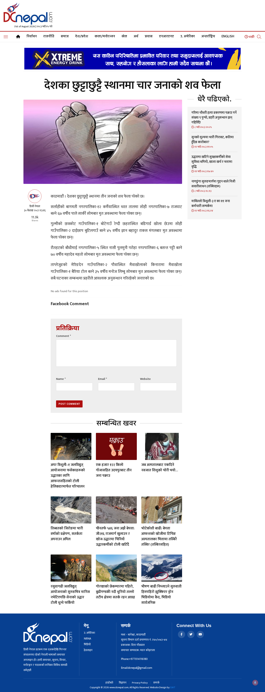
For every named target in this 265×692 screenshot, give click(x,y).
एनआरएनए (166, 36)
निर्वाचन (31, 36)
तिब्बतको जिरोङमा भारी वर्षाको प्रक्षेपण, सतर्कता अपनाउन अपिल (67, 533)
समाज (65, 36)
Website (145, 379)
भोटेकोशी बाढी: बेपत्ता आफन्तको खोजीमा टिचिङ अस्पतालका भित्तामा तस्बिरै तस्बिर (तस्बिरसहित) (159, 536)
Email (102, 379)
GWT (172, 687)
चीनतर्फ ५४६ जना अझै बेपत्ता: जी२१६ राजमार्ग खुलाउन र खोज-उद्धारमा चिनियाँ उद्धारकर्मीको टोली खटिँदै (115, 536)
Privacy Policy (140, 682)
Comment (63, 336)
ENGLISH (228, 36)
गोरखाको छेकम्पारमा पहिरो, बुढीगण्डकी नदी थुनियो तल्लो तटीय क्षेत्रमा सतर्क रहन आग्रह (115, 591)
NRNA (87, 639)
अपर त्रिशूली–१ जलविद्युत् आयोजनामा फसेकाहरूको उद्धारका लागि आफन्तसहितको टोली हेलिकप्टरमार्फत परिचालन (68, 476)
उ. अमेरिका (187, 36)
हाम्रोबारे (109, 682)
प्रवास (149, 36)
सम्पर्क (156, 682)
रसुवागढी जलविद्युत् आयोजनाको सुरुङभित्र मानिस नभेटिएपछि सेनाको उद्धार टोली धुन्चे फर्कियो (70, 594)
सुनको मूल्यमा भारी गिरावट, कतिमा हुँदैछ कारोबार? (212, 140)
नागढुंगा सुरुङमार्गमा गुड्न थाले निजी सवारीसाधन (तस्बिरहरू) (213, 184)
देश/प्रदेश (81, 36)
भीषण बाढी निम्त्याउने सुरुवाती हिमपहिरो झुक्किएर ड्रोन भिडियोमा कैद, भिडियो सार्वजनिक (161, 594)
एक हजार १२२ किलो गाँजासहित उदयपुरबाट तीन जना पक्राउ (114, 470)
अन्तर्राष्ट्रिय (208, 36)
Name (61, 379)
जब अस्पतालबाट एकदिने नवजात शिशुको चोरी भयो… (159, 467)
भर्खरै (251, 37)
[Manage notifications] (255, 683)
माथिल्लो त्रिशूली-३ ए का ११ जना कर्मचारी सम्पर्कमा (210, 203)
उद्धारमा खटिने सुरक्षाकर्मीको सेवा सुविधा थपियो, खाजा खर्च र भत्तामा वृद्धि (211, 161)
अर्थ (136, 36)
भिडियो (87, 644)
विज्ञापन (122, 682)
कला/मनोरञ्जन (105, 36)
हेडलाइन (88, 650)
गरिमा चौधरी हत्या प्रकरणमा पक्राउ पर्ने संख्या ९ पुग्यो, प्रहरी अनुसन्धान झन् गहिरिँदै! (214, 117)
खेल (124, 36)
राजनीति (48, 36)
